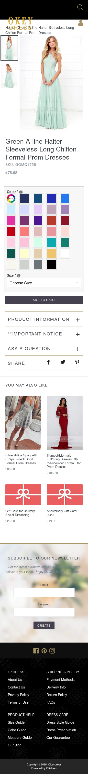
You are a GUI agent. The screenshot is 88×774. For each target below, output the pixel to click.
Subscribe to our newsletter (44, 558)
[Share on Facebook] (48, 363)
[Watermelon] (25, 231)
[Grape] (25, 220)
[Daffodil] (25, 253)
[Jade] (52, 242)
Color (33, 191)
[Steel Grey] (39, 264)
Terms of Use (18, 702)
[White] (66, 253)
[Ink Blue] (39, 198)
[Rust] (52, 220)
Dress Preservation (61, 729)
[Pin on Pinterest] (77, 363)
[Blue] (66, 198)
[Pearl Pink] (66, 231)
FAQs (50, 702)
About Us (15, 679)
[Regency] (39, 220)
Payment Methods (60, 679)
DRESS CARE (57, 714)
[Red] (12, 231)
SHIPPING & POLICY (62, 671)
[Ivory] (12, 264)
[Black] (52, 264)
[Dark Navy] (25, 198)
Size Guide (16, 722)
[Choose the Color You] (21, 192)
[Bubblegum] (52, 231)
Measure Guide (20, 737)
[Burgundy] (66, 220)
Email (44, 584)
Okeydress (55, 764)
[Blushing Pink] (12, 242)
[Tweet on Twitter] (63, 363)
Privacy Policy (18, 694)
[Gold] (52, 253)
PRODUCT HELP (21, 714)
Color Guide (17, 729)
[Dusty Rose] (39, 231)
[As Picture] (12, 198)
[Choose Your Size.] (19, 276)
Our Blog (15, 744)
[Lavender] (25, 209)
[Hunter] (66, 242)
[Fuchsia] (12, 220)
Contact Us (16, 687)
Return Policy (56, 694)
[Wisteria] (52, 209)
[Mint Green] (39, 242)
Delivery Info (56, 687)
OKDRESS (16, 671)
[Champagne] (39, 253)
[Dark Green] (12, 253)
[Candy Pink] (25, 242)
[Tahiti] (66, 209)
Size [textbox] (24, 275)
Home (10, 27)
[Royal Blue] (52, 198)
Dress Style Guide (60, 722)
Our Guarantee (58, 737)
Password (44, 604)
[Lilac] (39, 209)
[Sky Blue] (12, 209)
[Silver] (25, 264)
